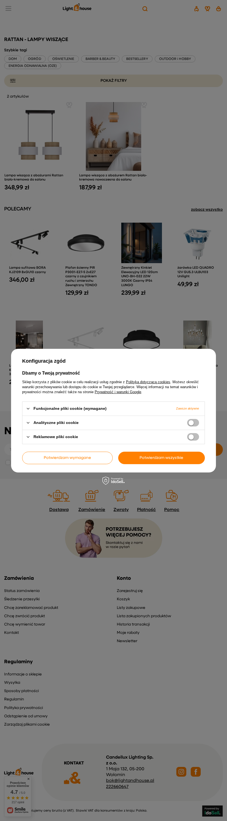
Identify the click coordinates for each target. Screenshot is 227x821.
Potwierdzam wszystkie (161, 458)
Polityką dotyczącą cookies (148, 382)
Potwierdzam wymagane (67, 458)
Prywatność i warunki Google (118, 392)
